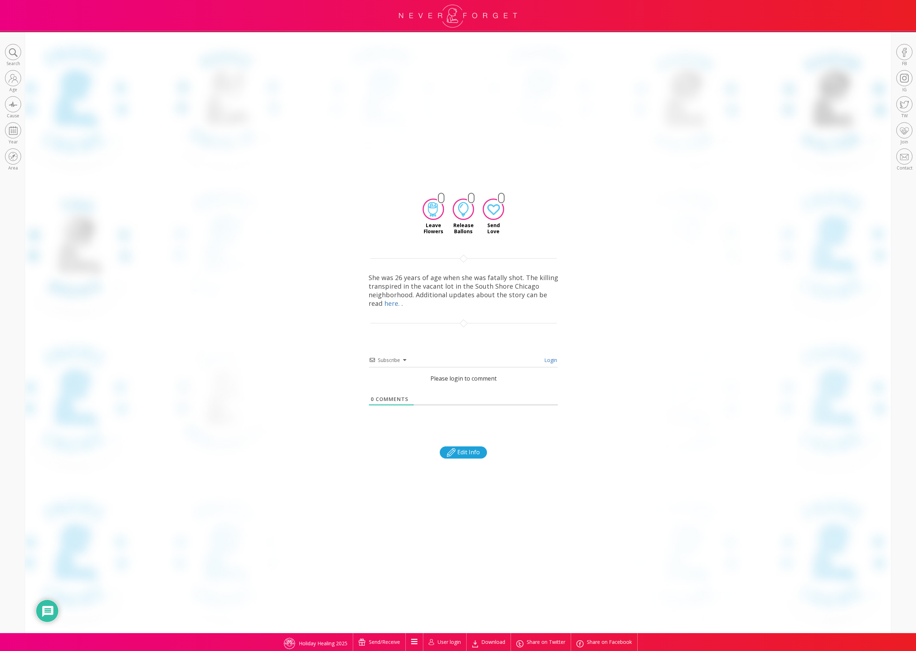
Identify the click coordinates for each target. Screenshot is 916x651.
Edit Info (468, 452)
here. (392, 303)
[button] (13, 55)
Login (550, 360)
